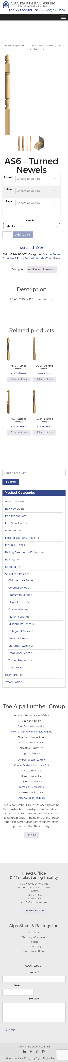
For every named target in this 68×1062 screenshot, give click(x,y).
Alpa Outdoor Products (31, 797)
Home (8, 45)
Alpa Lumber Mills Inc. (31, 742)
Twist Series (15, 667)
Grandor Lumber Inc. (31, 781)
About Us (34, 932)
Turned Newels (45, 45)
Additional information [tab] (41, 269)
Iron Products (14, 516)
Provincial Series (18, 638)
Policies (34, 941)
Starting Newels (18, 645)
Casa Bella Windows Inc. (31, 726)
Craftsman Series (19, 594)
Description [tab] (17, 269)
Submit (10, 1030)
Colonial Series (17, 587)
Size (9, 189)
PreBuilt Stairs (14, 545)
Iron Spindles (13, 523)
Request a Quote (34, 910)
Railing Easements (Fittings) (22, 552)
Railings (10, 559)
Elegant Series (17, 602)
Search (11, 481)
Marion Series (51, 254)
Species (31, 220)
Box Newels (12, 508)
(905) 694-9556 (55, 10)
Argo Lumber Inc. (31, 753)
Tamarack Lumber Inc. (31, 786)
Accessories (12, 501)
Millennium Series (19, 624)
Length (9, 177)
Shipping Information (34, 937)
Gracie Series (16, 609)
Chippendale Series (20, 580)
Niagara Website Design (18, 1058)
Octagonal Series (19, 631)
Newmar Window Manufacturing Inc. (31, 731)
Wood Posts (52, 258)
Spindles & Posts (24, 45)
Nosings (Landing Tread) (20, 537)
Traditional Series (19, 653)
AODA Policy (34, 946)
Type (9, 201)
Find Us (31, 834)
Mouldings (12, 530)
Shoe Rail (11, 566)
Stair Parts (11, 674)
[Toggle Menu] (63, 17)
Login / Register (21, 10)
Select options (19, 379)
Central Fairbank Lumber (32, 759)
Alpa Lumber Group (34, 951)
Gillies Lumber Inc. (31, 770)
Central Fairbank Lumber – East (31, 765)
